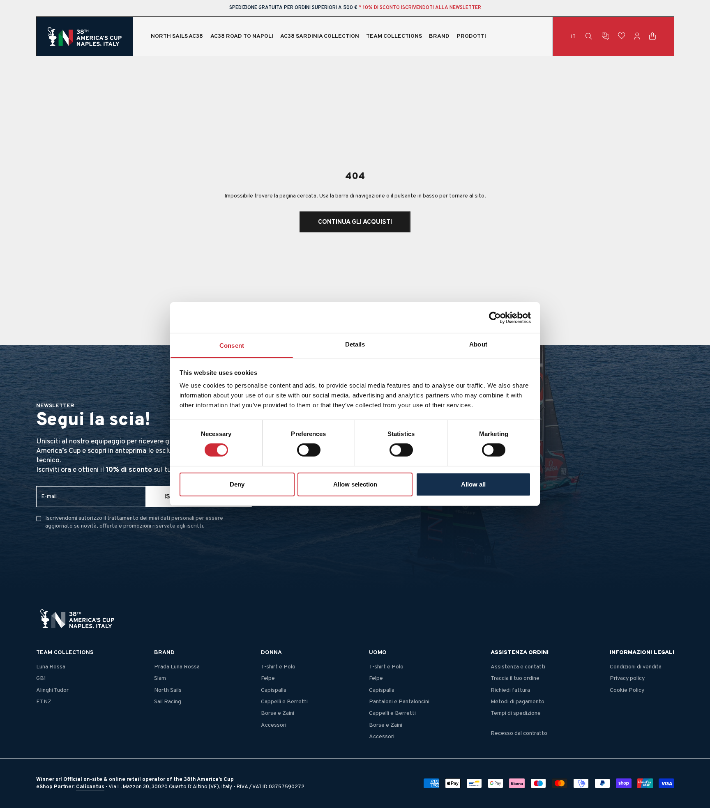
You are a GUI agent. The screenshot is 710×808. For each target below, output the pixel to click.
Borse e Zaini (277, 713)
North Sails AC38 (177, 36)
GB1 (41, 678)
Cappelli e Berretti (284, 701)
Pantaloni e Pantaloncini (399, 701)
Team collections (394, 36)
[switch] (308, 450)
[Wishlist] (621, 36)
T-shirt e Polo (278, 666)
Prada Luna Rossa (177, 666)
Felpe (268, 678)
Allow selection (355, 484)
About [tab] (478, 344)
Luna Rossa (50, 666)
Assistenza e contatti (518, 666)
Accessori (273, 725)
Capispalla (273, 690)
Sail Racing (167, 701)
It (573, 36)
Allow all (473, 484)
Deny (237, 484)
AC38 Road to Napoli (241, 36)
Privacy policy (627, 678)
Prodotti (471, 36)
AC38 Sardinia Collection (319, 36)
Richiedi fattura (510, 690)
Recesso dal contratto (519, 733)
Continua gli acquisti (355, 222)
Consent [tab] (231, 345)
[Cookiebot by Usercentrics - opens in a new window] (495, 317)
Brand (439, 36)
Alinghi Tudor (52, 690)
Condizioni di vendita (636, 666)
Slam (160, 678)
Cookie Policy (627, 690)
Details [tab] (355, 344)
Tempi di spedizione (516, 713)
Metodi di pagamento (517, 701)
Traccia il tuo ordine (515, 678)
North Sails (168, 690)
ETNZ (43, 701)
